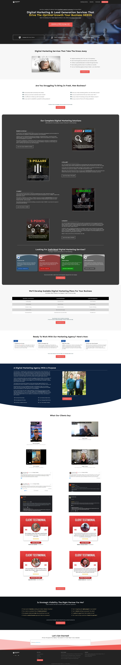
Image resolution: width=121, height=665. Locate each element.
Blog (37, 658)
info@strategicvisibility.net (91, 655)
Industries (38, 655)
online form (38, 642)
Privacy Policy (67, 663)
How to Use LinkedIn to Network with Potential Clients (69, 658)
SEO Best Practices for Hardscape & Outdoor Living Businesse (71, 655)
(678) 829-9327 (89, 656)
